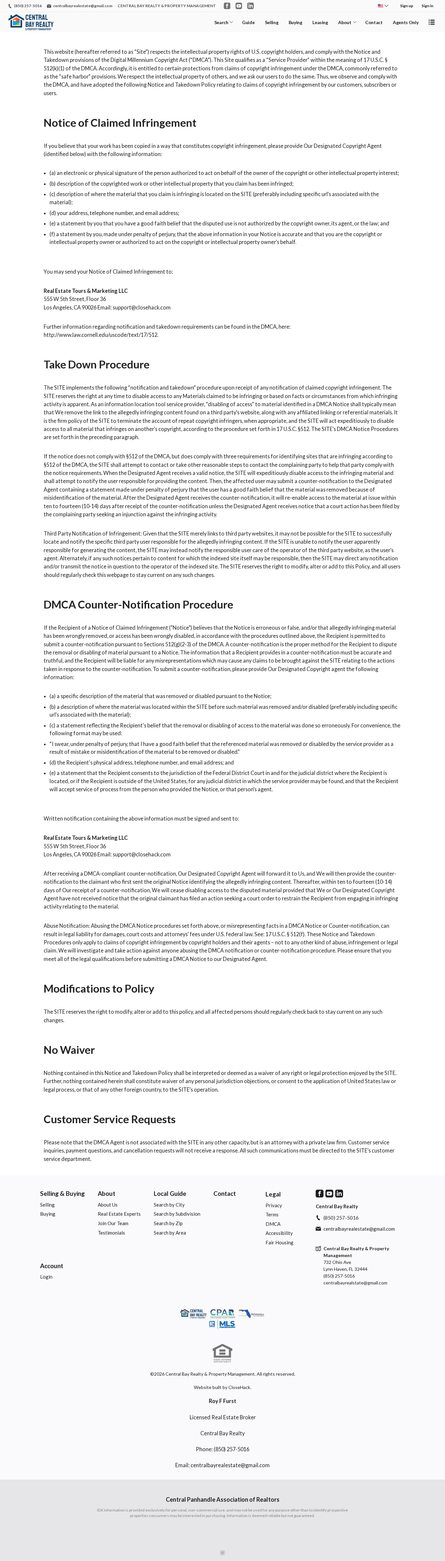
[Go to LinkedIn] (250, 6)
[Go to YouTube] (239, 6)
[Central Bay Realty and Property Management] (222, 1319)
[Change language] (383, 6)
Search (221, 22)
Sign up (406, 5)
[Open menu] (431, 22)
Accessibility (279, 1233)
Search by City (169, 1205)
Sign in (427, 5)
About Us (108, 1205)
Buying (295, 22)
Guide (248, 22)
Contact (374, 22)
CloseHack (239, 1387)
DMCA (273, 1224)
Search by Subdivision (177, 1214)
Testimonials (111, 1233)
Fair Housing (280, 1242)
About (344, 22)
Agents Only (405, 22)
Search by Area (170, 1233)
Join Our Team (113, 1223)
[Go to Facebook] (227, 6)
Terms (272, 1214)
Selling (272, 22)
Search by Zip (168, 1223)
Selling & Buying (62, 1193)
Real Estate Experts (119, 1214)
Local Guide (170, 1193)
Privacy (274, 1205)
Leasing (320, 22)
